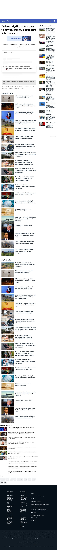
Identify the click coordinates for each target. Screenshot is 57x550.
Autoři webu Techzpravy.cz (38, 496)
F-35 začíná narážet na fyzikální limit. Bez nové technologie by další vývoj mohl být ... (51, 105)
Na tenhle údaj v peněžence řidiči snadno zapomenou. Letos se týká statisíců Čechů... (50, 70)
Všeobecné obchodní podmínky (39, 509)
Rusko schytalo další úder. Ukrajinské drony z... (23, 524)
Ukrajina (3, 479)
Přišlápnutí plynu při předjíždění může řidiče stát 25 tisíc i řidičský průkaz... (50, 44)
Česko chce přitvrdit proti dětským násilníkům (49, 112)
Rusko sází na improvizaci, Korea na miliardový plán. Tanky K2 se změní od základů (25, 329)
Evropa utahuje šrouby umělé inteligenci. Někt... (10, 505)
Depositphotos (36, 544)
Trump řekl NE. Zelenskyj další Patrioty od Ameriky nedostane (50, 63)
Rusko (7, 479)
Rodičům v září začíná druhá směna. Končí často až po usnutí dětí (25, 193)
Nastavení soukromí (36, 501)
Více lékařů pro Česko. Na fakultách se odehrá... (23, 493)
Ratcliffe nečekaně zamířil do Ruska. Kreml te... (10, 512)
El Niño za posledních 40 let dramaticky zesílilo (23, 210)
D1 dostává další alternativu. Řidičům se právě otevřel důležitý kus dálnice (25, 264)
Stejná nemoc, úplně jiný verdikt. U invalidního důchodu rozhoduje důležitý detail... (51, 37)
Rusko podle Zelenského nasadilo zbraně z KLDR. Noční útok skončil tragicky (50, 98)
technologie (20, 479)
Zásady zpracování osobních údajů (40, 504)
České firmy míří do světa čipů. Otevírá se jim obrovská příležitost (25, 202)
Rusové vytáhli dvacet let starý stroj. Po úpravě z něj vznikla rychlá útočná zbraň (25, 345)
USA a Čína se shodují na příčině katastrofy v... (10, 493)
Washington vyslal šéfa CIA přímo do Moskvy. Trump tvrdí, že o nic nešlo (25, 235)
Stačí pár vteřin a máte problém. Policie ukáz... (23, 517)
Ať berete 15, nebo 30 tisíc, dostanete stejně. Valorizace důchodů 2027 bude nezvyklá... (24, 162)
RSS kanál (33, 512)
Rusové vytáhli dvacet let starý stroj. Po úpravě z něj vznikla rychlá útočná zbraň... (25, 170)
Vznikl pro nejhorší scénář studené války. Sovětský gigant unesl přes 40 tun (50, 31)
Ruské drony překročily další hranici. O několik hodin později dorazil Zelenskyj (25, 393)
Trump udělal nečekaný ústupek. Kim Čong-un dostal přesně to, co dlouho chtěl (51, 84)
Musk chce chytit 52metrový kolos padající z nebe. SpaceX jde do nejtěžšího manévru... (50, 91)
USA (2, 482)
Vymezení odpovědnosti (37, 515)
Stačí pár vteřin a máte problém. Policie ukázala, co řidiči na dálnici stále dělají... (25, 146)
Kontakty (33, 520)
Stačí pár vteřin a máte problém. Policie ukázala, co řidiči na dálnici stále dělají (25, 321)
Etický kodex (34, 518)
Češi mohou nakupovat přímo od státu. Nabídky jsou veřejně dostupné (24, 251)
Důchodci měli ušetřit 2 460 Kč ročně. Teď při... (23, 499)
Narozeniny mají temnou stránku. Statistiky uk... (10, 523)
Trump (33, 479)
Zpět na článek (16, 38)
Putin (29, 479)
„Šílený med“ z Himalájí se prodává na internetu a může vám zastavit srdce (25, 304)
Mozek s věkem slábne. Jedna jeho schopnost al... (10, 499)
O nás (32, 493)
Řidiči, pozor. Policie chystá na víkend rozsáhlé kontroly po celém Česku (25, 105)
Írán (5, 482)
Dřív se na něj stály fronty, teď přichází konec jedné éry (24, 96)
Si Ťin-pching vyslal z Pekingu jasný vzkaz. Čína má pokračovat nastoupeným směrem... (50, 125)
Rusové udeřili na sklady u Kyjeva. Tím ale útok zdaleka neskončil (25, 242)
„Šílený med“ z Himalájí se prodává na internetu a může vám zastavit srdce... (25, 130)
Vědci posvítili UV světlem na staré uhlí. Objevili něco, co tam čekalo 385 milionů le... (50, 77)
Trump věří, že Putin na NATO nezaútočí (23, 226)
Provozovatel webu (36, 507)
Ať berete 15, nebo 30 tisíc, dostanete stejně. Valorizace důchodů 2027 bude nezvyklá (23, 337)
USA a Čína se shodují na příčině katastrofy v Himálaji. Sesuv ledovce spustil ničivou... (24, 178)
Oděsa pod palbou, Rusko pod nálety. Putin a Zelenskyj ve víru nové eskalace (50, 57)
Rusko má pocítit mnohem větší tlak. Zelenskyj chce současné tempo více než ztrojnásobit (25, 296)
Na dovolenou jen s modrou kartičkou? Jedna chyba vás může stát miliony (25, 186)
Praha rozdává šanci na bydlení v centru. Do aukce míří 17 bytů (24, 137)
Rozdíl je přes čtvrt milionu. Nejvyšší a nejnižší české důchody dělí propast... (50, 118)
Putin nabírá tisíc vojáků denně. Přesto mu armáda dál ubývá (24, 113)
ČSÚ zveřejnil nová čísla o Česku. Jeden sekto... (23, 511)
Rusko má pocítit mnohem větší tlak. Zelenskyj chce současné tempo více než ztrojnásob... (25, 122)
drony (25, 479)
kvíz (15, 479)
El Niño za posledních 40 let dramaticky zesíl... (23, 504)
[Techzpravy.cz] (6, 21)
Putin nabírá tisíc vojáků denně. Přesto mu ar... (10, 517)
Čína (11, 479)
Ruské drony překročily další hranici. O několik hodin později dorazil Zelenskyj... (25, 218)
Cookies (33, 498)
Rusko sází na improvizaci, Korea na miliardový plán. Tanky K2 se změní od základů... (25, 154)
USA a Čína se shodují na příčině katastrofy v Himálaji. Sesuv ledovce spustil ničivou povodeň (24, 353)
